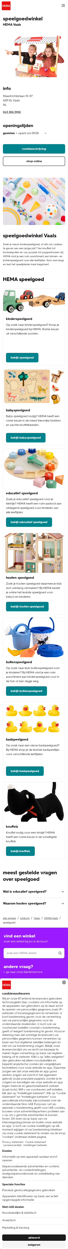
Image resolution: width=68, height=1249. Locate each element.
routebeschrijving (34, 149)
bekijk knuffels (20, 851)
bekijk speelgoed (22, 357)
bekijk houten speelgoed (27, 606)
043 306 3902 (12, 112)
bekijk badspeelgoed (25, 771)
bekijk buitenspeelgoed (26, 691)
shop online (34, 161)
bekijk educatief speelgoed (29, 522)
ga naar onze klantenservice (24, 972)
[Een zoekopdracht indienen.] (60, 953)
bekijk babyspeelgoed (26, 437)
